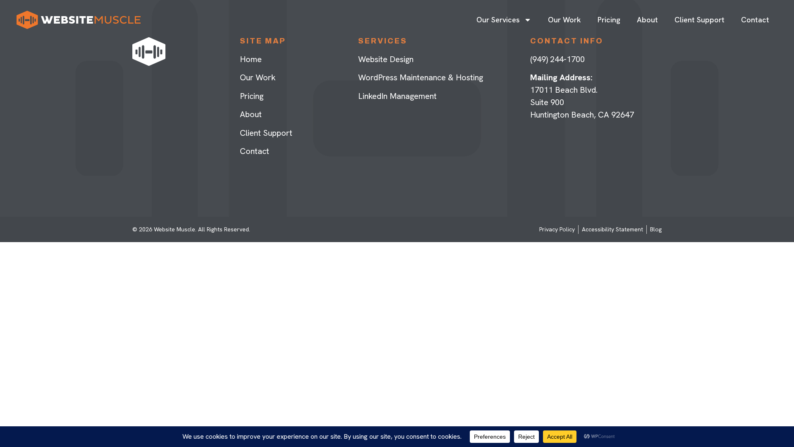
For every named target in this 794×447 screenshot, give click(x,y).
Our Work (564, 19)
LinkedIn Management (397, 96)
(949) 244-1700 (557, 59)
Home (251, 59)
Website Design (386, 59)
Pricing (609, 19)
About (647, 19)
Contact (755, 19)
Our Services (498, 19)
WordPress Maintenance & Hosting (420, 77)
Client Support (699, 19)
